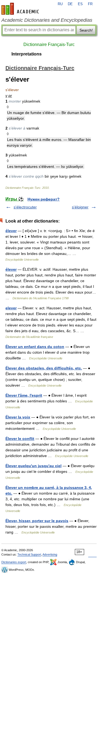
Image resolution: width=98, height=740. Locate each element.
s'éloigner (80, 207)
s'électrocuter (25, 207)
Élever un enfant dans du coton (34, 346)
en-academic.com (21, 9)
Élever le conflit (19, 438)
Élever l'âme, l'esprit (23, 395)
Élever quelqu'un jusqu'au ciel (33, 466)
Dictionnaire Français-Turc (49, 44)
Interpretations (26, 54)
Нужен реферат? (43, 199)
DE (70, 4)
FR (90, 4)
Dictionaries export (13, 562)
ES (80, 4)
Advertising (49, 554)
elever (11, 308)
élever (11, 231)
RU (60, 4)
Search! (86, 30)
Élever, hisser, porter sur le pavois (36, 521)
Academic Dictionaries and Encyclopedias (46, 20)
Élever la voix (17, 417)
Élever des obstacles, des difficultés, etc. (43, 368)
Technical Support (29, 554)
